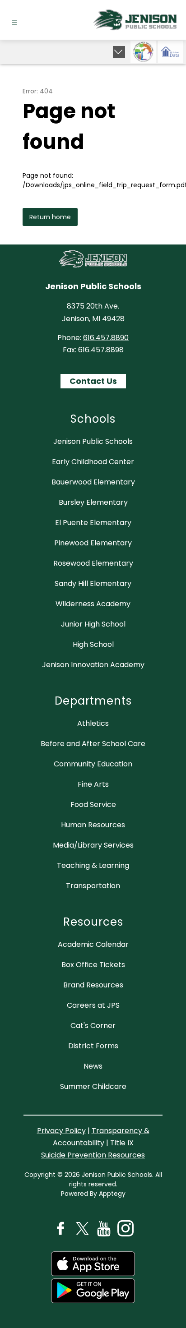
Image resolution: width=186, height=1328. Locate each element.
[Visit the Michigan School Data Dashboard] (170, 52)
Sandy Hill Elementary (93, 583)
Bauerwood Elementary (93, 482)
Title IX (122, 1143)
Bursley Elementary (93, 502)
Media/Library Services (93, 845)
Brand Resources (93, 985)
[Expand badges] (119, 52)
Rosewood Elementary (93, 563)
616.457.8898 (101, 350)
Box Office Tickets (93, 964)
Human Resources (93, 825)
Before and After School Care (93, 743)
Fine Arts (93, 784)
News (93, 1066)
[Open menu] (14, 23)
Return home (50, 216)
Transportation (93, 886)
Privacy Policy (61, 1130)
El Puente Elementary (93, 522)
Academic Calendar (93, 944)
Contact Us (93, 381)
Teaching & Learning (93, 865)
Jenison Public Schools (93, 441)
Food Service (93, 804)
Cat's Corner (93, 1025)
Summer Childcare (93, 1086)
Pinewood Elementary (93, 543)
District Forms (93, 1046)
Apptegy (112, 1193)
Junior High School (93, 624)
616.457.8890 (106, 337)
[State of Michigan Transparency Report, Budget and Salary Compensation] (143, 52)
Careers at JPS (93, 1005)
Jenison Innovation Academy (93, 664)
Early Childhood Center (93, 461)
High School (93, 644)
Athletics (93, 723)
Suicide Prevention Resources (93, 1155)
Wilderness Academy (93, 604)
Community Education (93, 764)
